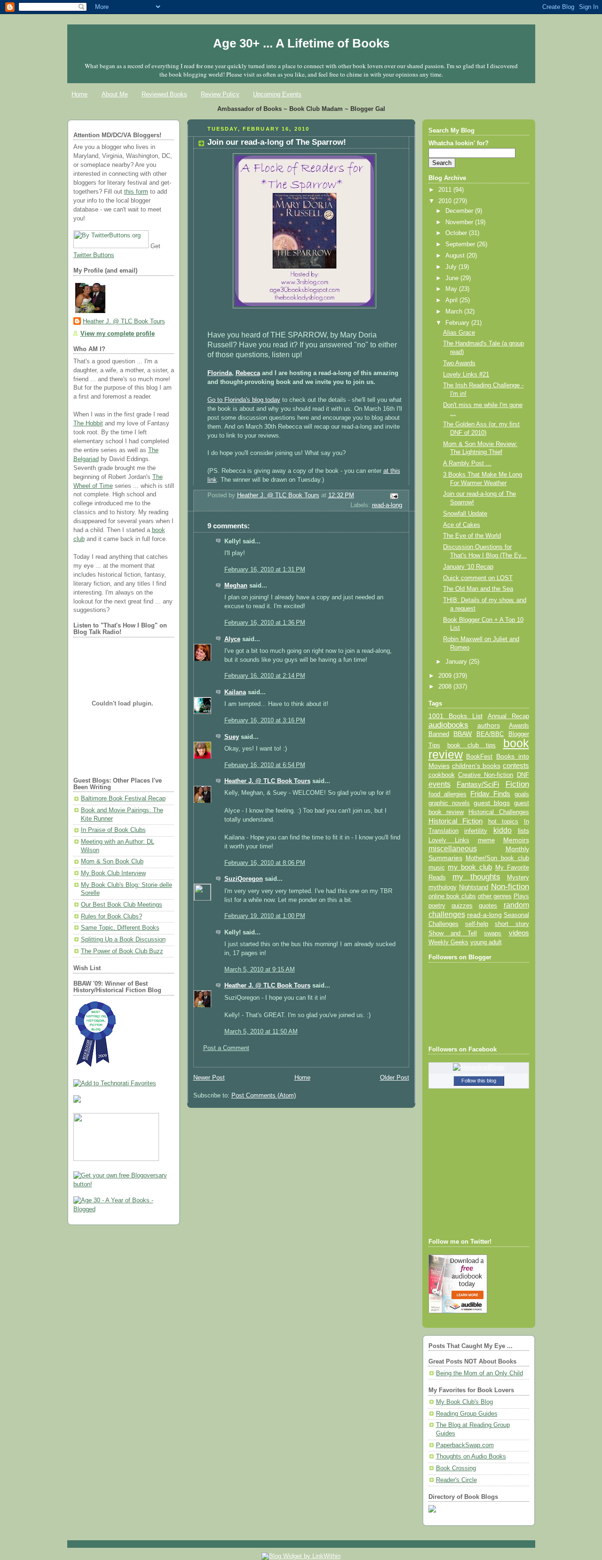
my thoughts (476, 876)
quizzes (462, 905)
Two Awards (459, 363)
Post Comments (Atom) (263, 1095)
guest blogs (492, 803)
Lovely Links (448, 840)
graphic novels (449, 803)
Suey (231, 737)
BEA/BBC (490, 733)
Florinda (219, 373)
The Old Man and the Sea (478, 589)
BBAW (462, 733)
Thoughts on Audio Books (471, 1456)
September (461, 244)
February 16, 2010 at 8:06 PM (264, 863)
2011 (445, 190)
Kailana (235, 692)
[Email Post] (393, 495)
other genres (495, 896)
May (452, 289)
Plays (521, 896)
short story (512, 923)
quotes (488, 905)
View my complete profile (117, 333)
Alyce (232, 639)
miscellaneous (452, 849)
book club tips (471, 745)
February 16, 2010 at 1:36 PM (264, 622)
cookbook (441, 774)
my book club (470, 867)
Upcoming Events (277, 94)
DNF (523, 774)
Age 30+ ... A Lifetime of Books (301, 43)
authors (488, 725)
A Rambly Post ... (467, 463)
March (454, 311)
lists (523, 830)
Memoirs (516, 840)
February (458, 323)
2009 (445, 676)
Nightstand (473, 887)
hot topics (503, 821)
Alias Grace (459, 332)
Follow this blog (478, 1080)
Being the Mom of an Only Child (479, 1373)
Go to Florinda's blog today (243, 400)
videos (519, 933)
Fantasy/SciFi (478, 784)
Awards (519, 725)
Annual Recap (508, 716)
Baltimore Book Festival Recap (123, 798)
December (460, 211)
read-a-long (387, 505)
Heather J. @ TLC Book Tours (124, 321)
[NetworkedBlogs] (479, 1067)
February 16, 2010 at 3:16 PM (264, 720)
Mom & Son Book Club (112, 861)
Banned (438, 733)
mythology (442, 887)
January (457, 661)
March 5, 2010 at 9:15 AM (259, 969)
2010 (445, 201)
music (436, 867)
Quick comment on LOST (478, 578)
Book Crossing (456, 1468)
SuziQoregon (243, 879)
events (439, 784)
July (452, 267)
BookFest (479, 756)
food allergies (447, 794)
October (457, 233)
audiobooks (448, 725)
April (452, 300)
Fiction (517, 784)
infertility (475, 830)
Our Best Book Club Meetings (121, 905)
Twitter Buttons (93, 255)
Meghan (235, 585)
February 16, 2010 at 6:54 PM (264, 765)
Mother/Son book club (497, 858)
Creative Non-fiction (485, 774)
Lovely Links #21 (466, 374)
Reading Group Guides (467, 1414)
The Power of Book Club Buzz (122, 951)
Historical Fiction (455, 821)
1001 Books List (455, 716)
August (456, 255)
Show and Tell (452, 933)
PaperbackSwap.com (465, 1445)
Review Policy (220, 94)
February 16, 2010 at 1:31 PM (264, 569)
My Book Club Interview (113, 873)
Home (79, 94)
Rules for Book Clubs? (111, 916)
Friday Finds (490, 794)
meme (486, 840)
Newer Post (209, 1077)
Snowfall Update (465, 513)
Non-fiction (510, 886)
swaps (492, 933)
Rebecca (248, 373)
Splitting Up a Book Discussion (123, 939)
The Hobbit (88, 423)
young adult (486, 942)
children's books (476, 765)
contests (516, 765)
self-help (476, 924)
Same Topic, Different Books (120, 928)
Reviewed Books (164, 94)
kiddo (502, 830)
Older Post (394, 1077)
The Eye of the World (472, 536)
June (452, 278)
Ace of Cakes (461, 525)
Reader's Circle (456, 1480)
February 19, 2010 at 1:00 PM (264, 916)
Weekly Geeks (448, 942)
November (460, 222)
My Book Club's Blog (464, 1402)
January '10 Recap (468, 567)
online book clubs (452, 896)
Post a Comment (226, 1048)
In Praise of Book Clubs (113, 830)
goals (522, 794)
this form (136, 191)
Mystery (518, 877)
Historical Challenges (498, 811)
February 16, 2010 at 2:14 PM (264, 676)
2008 (445, 686)
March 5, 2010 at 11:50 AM (261, 1031)
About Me (115, 94)
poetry (436, 905)
